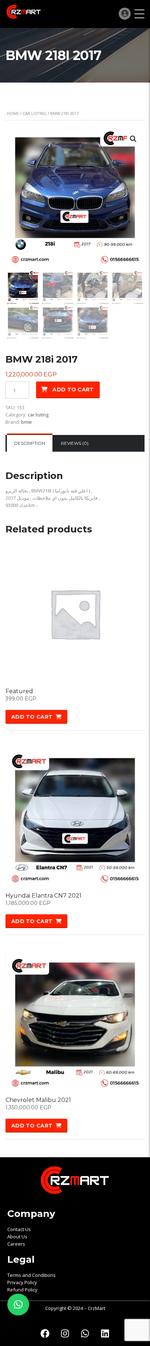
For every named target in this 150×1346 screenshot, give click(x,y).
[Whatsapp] (85, 1333)
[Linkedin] (105, 1333)
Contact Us (19, 1229)
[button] (133, 138)
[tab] (29, 443)
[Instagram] (65, 1333)
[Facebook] (45, 1333)
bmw (26, 422)
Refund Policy (22, 1289)
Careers (16, 1244)
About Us (17, 1236)
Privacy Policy (22, 1282)
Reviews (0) (74, 443)
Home (13, 113)
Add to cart (73, 389)
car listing (35, 113)
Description (29, 443)
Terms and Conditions (31, 1275)
